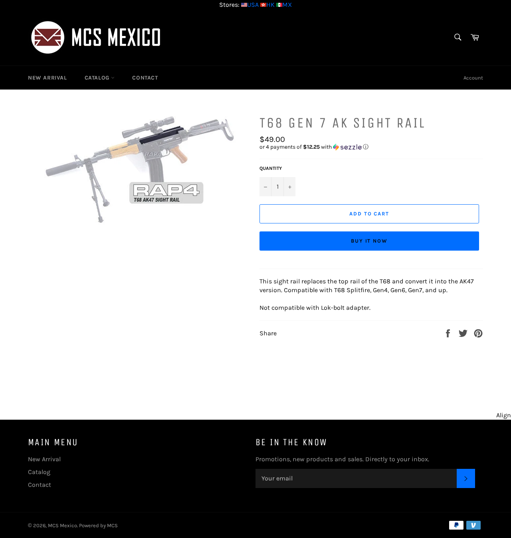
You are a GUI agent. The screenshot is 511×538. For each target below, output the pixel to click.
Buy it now (369, 241)
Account (473, 78)
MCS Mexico (62, 525)
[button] (371, 147)
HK (270, 4)
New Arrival (47, 77)
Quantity (270, 168)
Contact (145, 77)
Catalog (98, 77)
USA (253, 4)
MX (287, 4)
